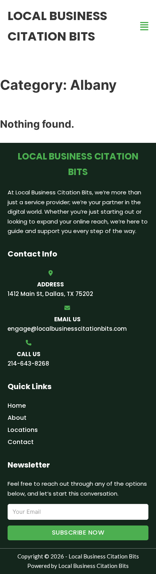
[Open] (144, 26)
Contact (21, 442)
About (17, 417)
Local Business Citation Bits (57, 26)
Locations (23, 429)
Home (17, 405)
